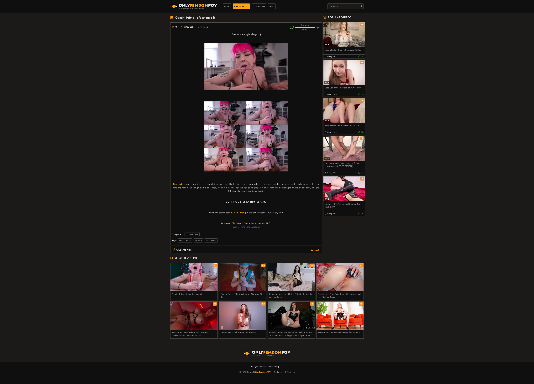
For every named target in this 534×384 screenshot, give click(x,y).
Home (227, 6)
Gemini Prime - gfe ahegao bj (246, 226)
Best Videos (259, 6)
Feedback (291, 372)
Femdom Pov (211, 240)
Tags (271, 6)
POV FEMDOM (192, 234)
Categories (240, 6)
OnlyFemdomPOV (263, 372)
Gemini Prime (185, 240)
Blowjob (198, 240)
